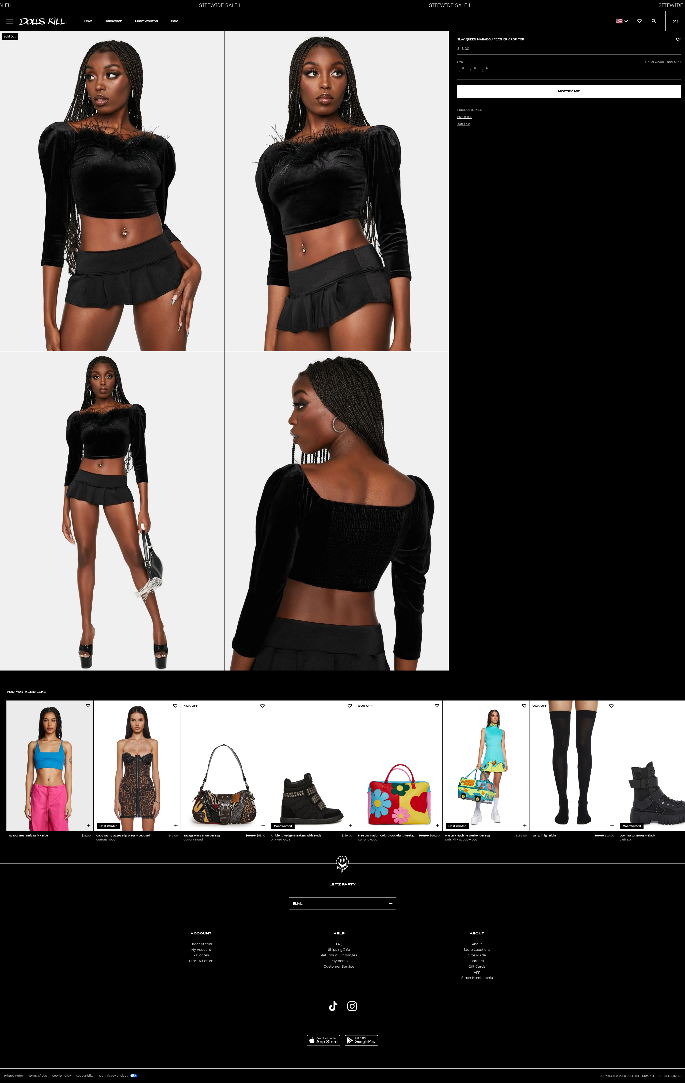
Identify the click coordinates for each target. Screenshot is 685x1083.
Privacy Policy (14, 1075)
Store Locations (477, 949)
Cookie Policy (61, 1075)
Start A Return (201, 961)
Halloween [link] (113, 21)
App (477, 972)
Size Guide (477, 955)
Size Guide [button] (464, 117)
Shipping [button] (463, 124)
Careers (477, 961)
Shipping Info (339, 949)
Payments (339, 961)
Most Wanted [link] (146, 21)
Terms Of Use (38, 1075)
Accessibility (84, 1075)
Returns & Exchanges (339, 955)
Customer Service (339, 966)
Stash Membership (477, 977)
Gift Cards (477, 966)
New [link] (88, 21)
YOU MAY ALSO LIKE (26, 692)
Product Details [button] (469, 110)
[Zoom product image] (112, 191)
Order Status (201, 944)
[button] (218, 5)
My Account (201, 949)
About (477, 944)
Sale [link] (174, 21)
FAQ (339, 944)
